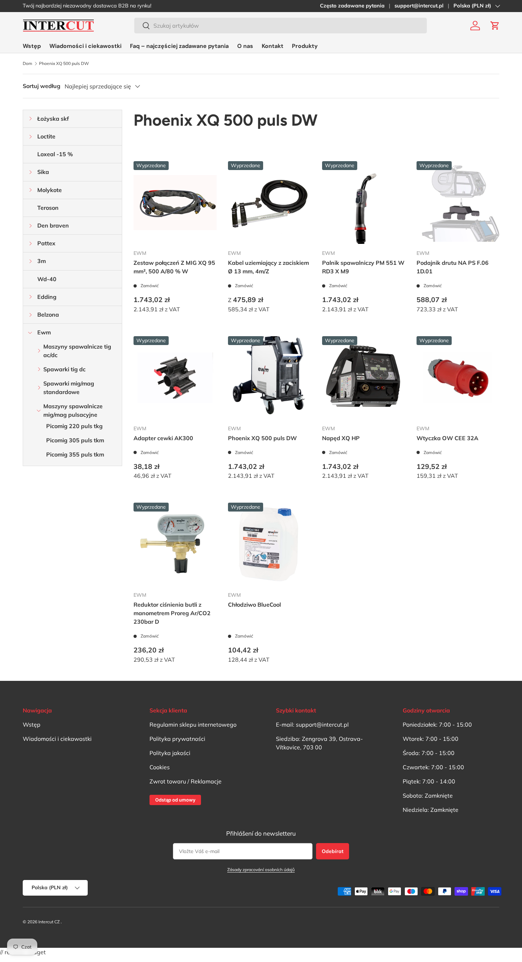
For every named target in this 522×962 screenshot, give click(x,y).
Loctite (46, 136)
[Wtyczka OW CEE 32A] (458, 377)
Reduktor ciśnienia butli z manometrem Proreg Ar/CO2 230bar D (172, 613)
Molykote (49, 189)
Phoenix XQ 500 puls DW (64, 63)
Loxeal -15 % (55, 154)
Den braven (53, 225)
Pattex (46, 243)
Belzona (48, 314)
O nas (245, 46)
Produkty (305, 46)
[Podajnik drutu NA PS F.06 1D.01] (458, 202)
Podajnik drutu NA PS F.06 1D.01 (453, 267)
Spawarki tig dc (64, 369)
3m (41, 260)
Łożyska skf (53, 118)
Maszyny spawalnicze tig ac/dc (77, 351)
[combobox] (280, 25)
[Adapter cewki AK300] (175, 377)
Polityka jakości (169, 752)
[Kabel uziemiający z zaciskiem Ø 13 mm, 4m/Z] (269, 202)
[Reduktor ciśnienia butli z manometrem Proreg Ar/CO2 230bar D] (175, 544)
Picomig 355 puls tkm (75, 454)
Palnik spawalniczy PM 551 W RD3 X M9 (363, 267)
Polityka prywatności (177, 738)
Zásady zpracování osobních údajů (261, 869)
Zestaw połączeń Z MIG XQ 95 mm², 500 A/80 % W (174, 267)
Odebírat (332, 851)
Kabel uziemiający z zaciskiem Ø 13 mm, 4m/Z (268, 267)
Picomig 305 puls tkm (75, 440)
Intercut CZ (49, 921)
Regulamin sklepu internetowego (192, 724)
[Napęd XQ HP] (363, 377)
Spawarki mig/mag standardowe (68, 387)
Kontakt (272, 46)
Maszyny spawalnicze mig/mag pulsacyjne (73, 410)
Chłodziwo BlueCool (254, 604)
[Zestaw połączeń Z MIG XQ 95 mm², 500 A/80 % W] (175, 202)
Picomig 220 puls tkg (74, 426)
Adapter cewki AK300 (163, 438)
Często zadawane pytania (352, 5)
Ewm (44, 332)
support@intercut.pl (419, 5)
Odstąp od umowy (175, 800)
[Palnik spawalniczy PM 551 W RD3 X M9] (363, 202)
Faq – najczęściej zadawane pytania (179, 46)
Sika (43, 171)
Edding (46, 296)
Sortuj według (41, 85)
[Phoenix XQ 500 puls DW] (269, 377)
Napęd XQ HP (341, 438)
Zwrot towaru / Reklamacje (185, 781)
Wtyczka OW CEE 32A (447, 438)
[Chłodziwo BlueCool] (269, 544)
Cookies (159, 767)
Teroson (48, 207)
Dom (27, 63)
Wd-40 (46, 279)
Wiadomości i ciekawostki (85, 46)
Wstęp (32, 46)
